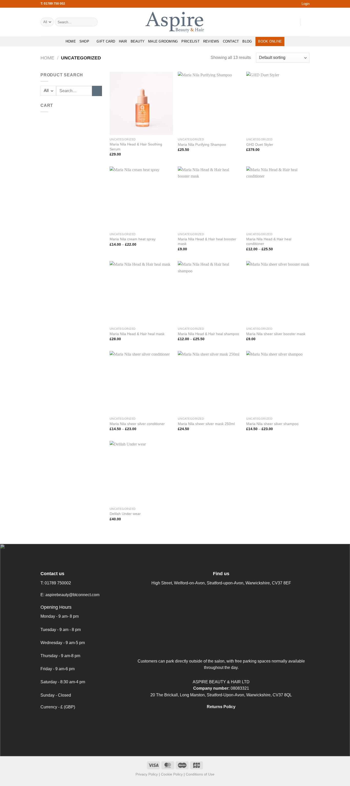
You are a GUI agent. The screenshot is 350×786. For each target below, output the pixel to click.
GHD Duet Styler (259, 144)
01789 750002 (58, 583)
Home (47, 57)
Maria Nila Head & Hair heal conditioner (268, 241)
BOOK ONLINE (270, 41)
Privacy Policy (147, 774)
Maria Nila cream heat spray (133, 239)
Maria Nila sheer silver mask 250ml (206, 424)
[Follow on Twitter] (287, 22)
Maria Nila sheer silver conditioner (137, 424)
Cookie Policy (172, 774)
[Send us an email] (293, 22)
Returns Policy (221, 707)
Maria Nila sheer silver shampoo (272, 424)
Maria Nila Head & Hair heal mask (137, 334)
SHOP (84, 41)
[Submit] (93, 22)
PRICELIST (190, 41)
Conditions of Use (200, 774)
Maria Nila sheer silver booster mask (275, 334)
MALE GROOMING (163, 41)
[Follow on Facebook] (273, 22)
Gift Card (106, 41)
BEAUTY (138, 41)
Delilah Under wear (125, 514)
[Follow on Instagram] (280, 22)
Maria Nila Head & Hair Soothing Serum (136, 146)
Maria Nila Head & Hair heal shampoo (208, 334)
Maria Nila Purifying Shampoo (202, 144)
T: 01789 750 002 (52, 3)
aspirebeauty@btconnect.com (72, 595)
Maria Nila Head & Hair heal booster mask (207, 241)
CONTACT (231, 41)
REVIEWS (211, 41)
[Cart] (307, 22)
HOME (71, 41)
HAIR (123, 41)
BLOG (247, 41)
